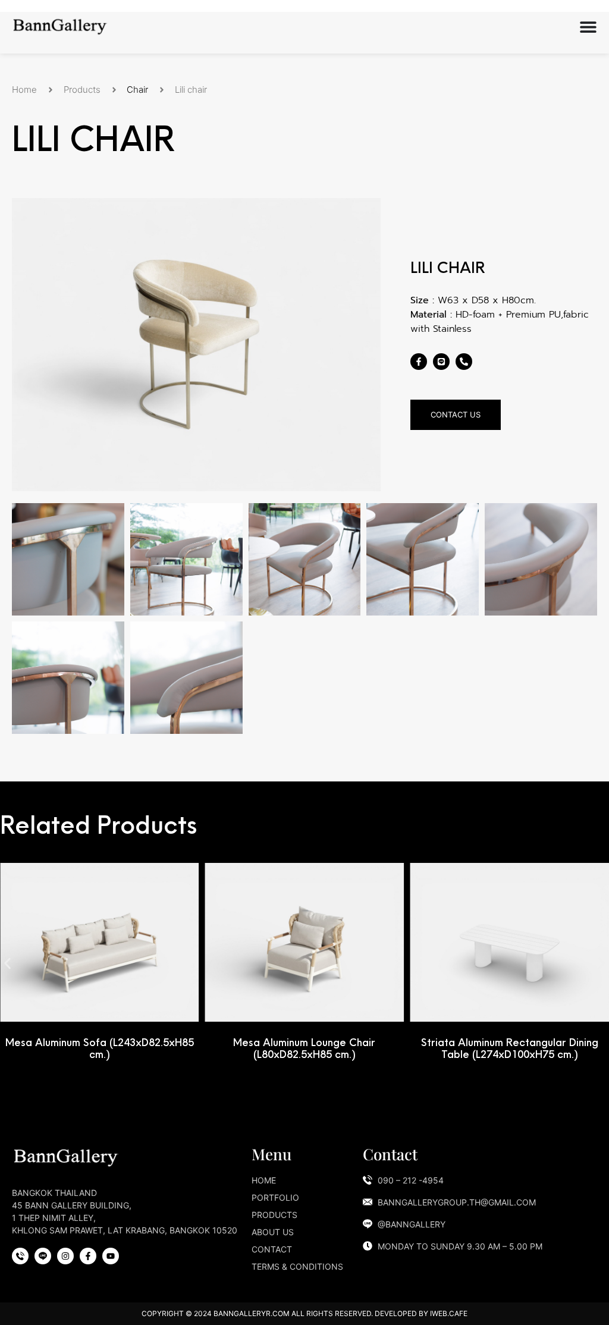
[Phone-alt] (464, 361)
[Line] (441, 361)
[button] (7, 963)
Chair (137, 89)
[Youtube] (110, 1256)
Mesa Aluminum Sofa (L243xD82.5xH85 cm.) (99, 1048)
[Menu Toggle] (588, 27)
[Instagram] (65, 1256)
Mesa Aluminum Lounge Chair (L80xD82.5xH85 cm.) (304, 1048)
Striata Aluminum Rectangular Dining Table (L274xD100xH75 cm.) (509, 1048)
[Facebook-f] (418, 361)
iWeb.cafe (448, 1313)
